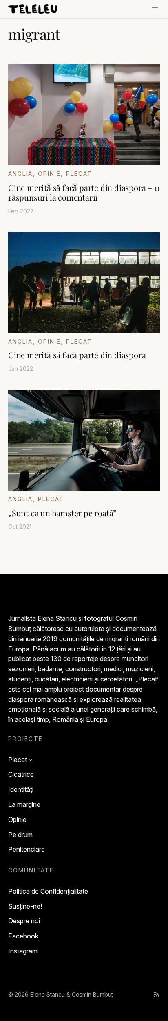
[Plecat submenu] (31, 760)
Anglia (20, 173)
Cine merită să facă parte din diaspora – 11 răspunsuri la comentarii (83, 192)
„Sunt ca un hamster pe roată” (62, 513)
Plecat (79, 173)
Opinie (49, 173)
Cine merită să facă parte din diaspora (77, 355)
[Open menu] (155, 9)
